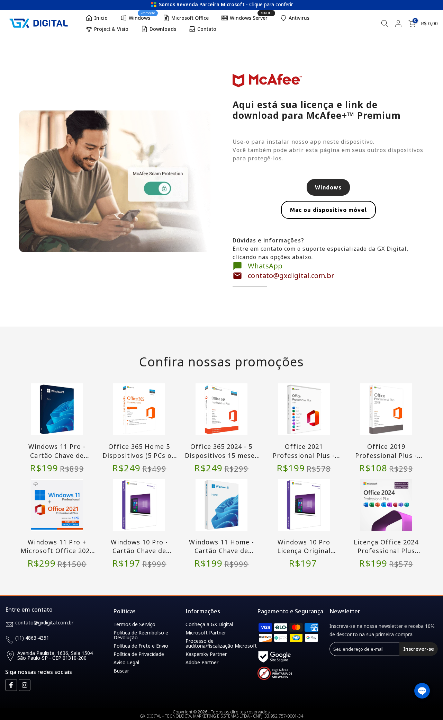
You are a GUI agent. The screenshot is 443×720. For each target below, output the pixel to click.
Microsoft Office (190, 18)
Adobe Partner (202, 662)
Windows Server (251, 16)
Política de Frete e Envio (141, 645)
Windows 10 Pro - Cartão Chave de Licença (139, 550)
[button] (422, 691)
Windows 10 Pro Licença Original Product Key (304, 550)
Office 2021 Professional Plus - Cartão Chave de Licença (304, 459)
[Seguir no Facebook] (11, 685)
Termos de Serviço (134, 624)
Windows (142, 16)
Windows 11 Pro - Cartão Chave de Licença (56, 455)
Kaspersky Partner (206, 654)
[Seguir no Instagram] (24, 685)
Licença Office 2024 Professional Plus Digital (386, 550)
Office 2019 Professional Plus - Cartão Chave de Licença (386, 459)
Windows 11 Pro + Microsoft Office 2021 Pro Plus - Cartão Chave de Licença (56, 555)
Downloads (163, 29)
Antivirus (299, 18)
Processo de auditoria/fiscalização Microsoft (221, 643)
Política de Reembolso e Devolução (141, 635)
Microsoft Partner (206, 632)
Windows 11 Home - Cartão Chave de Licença (221, 550)
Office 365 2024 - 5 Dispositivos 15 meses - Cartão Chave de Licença (221, 459)
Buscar (121, 670)
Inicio (101, 18)
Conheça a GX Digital (209, 624)
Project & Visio (111, 29)
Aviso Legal (126, 662)
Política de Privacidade (139, 654)
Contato (206, 29)
